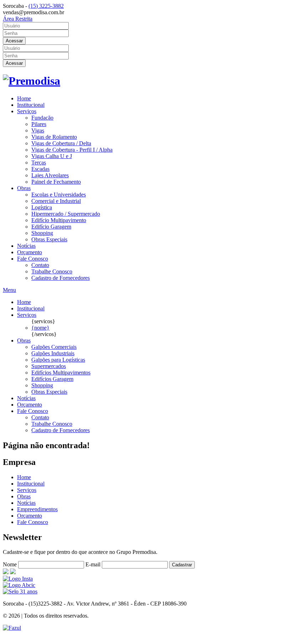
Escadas (40, 169)
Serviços (26, 111)
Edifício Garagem (51, 227)
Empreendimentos (37, 509)
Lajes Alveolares (50, 175)
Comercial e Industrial (56, 201)
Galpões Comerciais (54, 347)
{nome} (40, 328)
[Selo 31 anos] (20, 591)
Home (24, 98)
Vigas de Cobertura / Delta (61, 143)
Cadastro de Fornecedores (60, 278)
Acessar (14, 40)
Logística (41, 207)
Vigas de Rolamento (54, 137)
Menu (9, 290)
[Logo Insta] (18, 579)
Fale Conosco (32, 259)
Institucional (31, 105)
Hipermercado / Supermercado (65, 214)
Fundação (42, 118)
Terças (38, 162)
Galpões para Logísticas (58, 360)
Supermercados (48, 366)
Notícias (26, 246)
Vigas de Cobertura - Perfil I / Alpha (72, 150)
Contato (40, 265)
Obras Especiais (49, 239)
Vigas (37, 130)
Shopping (42, 233)
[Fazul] (12, 628)
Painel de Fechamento (56, 182)
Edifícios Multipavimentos (60, 373)
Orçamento (29, 252)
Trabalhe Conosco (51, 271)
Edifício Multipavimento (58, 220)
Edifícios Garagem (52, 379)
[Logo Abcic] (19, 585)
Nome (10, 564)
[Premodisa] (31, 80)
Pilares (38, 124)
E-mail (92, 564)
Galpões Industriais (52, 353)
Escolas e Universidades (58, 195)
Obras (24, 188)
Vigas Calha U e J (51, 156)
